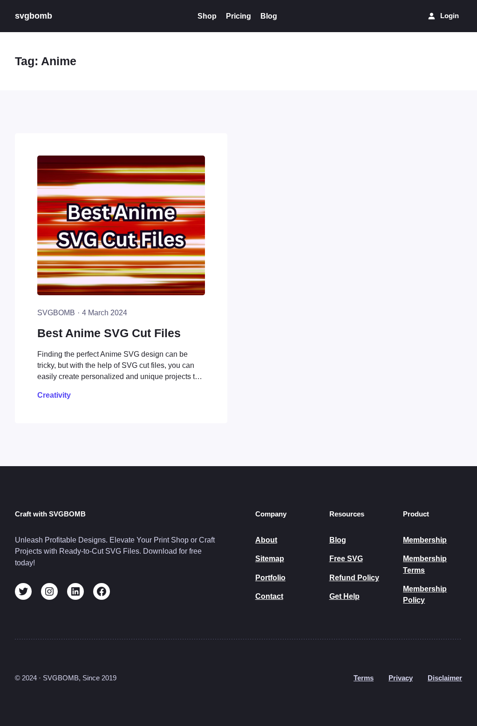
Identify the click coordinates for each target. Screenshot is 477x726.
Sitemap (269, 558)
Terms (364, 678)
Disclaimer (445, 678)
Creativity (54, 395)
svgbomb (33, 15)
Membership (425, 540)
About (266, 540)
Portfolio (270, 577)
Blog (337, 540)
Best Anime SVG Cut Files (109, 333)
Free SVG (346, 558)
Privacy (400, 678)
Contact (269, 596)
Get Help (344, 596)
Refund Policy (354, 577)
